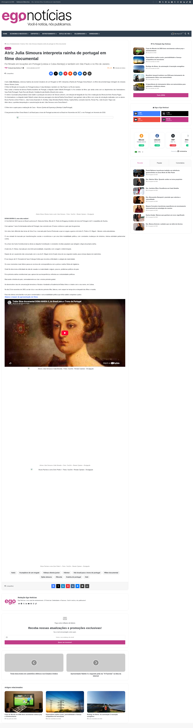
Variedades (93, 34)
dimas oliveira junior (52, 573)
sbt (87, 577)
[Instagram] (177, 2)
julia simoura (47, 577)
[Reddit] (70, 74)
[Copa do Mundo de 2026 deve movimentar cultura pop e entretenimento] (24, 702)
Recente (140, 163)
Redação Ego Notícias (14, 68)
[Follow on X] (22, 68)
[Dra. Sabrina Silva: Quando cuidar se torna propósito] (138, 182)
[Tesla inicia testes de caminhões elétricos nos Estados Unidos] (34, 663)
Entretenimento (48, 34)
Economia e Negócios (18, 34)
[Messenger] (80, 74)
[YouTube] (171, 2)
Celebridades (79, 34)
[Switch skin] (185, 34)
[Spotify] (180, 2)
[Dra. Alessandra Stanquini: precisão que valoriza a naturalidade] (138, 200)
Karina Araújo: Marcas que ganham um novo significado (165, 215)
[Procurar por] (188, 34)
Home (5, 34)
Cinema (22, 44)
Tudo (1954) (161, 95)
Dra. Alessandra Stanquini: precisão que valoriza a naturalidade (50, 2)
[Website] (19, 603)
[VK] (75, 74)
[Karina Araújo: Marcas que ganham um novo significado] (138, 218)
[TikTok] (186, 2)
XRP (173, 140)
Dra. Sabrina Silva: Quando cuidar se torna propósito (164, 179)
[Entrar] (189, 2)
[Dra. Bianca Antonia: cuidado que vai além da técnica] (138, 226)
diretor (67, 573)
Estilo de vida (64, 34)
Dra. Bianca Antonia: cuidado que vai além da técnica (164, 224)
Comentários (180, 163)
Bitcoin (141, 140)
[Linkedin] (168, 2)
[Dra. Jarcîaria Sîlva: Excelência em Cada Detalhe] (138, 191)
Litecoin (157, 140)
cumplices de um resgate (29, 573)
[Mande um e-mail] (23, 68)
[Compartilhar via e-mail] (85, 74)
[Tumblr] (174, 2)
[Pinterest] (165, 2)
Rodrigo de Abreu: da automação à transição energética (165, 66)
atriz (13, 573)
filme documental (111, 573)
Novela (59, 577)
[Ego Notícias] (37, 17)
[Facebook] (159, 2)
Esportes (34, 34)
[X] (162, 2)
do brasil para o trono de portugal (87, 573)
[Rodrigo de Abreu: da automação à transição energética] (106, 702)
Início (7, 44)
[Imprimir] (90, 74)
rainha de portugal (74, 577)
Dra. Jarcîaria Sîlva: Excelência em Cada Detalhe (162, 188)
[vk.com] (183, 2)
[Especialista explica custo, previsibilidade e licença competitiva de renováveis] (65, 702)
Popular (159, 163)
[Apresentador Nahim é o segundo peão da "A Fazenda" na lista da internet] (95, 663)
